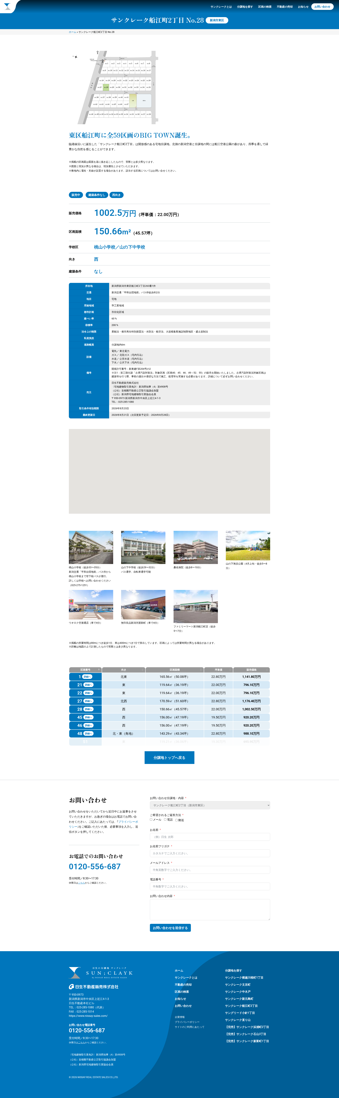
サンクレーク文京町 (238, 984)
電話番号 (155, 879)
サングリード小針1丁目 (240, 1013)
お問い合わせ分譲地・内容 (167, 798)
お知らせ (303, 6)
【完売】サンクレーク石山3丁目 (245, 1034)
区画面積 (175, 669)
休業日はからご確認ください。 (88, 1042)
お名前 (154, 830)
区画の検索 (265, 6)
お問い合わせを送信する (170, 928)
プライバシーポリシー (187, 1022)
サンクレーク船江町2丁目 (241, 1005)
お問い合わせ (322, 6)
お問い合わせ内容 (161, 896)
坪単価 (218, 669)
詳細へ (87, 676)
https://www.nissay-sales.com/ (88, 1016)
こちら (81, 882)
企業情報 (180, 1017)
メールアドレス (160, 863)
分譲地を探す (245, 6)
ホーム (72, 32)
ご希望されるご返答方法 (165, 815)
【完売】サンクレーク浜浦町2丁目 (247, 1027)
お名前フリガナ (160, 846)
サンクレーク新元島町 (239, 998)
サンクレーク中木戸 (238, 991)
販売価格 (252, 669)
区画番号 (85, 669)
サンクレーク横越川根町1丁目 (244, 977)
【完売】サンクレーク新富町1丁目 (247, 1041)
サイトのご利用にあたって (189, 1026)
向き (123, 669)
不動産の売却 (285, 6)
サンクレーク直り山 (238, 1020)
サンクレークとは (221, 6)
